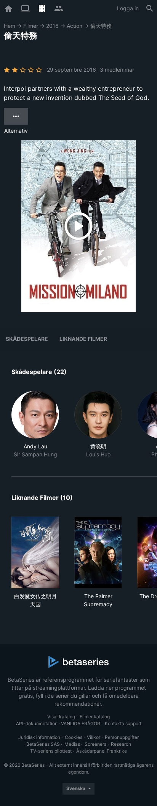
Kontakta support (123, 723)
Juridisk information (39, 737)
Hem (9, 25)
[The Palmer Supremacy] (98, 552)
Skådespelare (27, 339)
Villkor (93, 737)
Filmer (30, 25)
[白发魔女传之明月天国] (35, 552)
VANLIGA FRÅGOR (80, 723)
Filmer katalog (95, 716)
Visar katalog (61, 716)
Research (121, 744)
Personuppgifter (122, 737)
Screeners (95, 744)
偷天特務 (101, 25)
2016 (52, 25)
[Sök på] (150, 8)
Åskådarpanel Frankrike (101, 751)
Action (74, 25)
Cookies (73, 737)
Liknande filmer (83, 339)
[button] (35, 424)
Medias (72, 744)
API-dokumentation (37, 723)
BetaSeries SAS (43, 744)
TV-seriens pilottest (51, 751)
